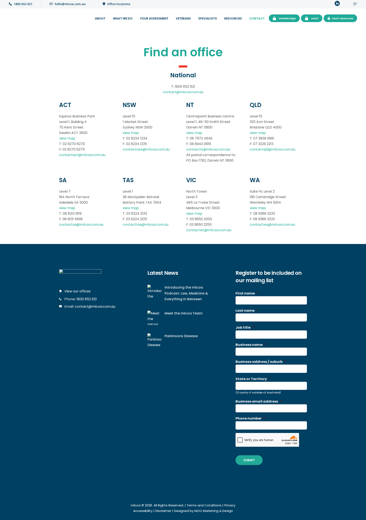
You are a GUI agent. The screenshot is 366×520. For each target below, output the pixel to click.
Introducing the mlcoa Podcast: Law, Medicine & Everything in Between (186, 293)
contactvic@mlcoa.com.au (208, 230)
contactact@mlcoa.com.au (82, 154)
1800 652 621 (86, 299)
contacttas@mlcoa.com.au (145, 224)
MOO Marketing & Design (213, 511)
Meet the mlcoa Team (183, 313)
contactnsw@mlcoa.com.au (146, 149)
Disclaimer (163, 511)
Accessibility (142, 511)
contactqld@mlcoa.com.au (272, 149)
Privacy (229, 505)
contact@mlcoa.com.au (183, 92)
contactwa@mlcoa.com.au (272, 224)
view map (67, 138)
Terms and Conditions (204, 505)
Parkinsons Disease (181, 336)
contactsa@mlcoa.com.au (81, 224)
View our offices (77, 291)
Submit (249, 460)
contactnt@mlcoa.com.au (208, 149)
